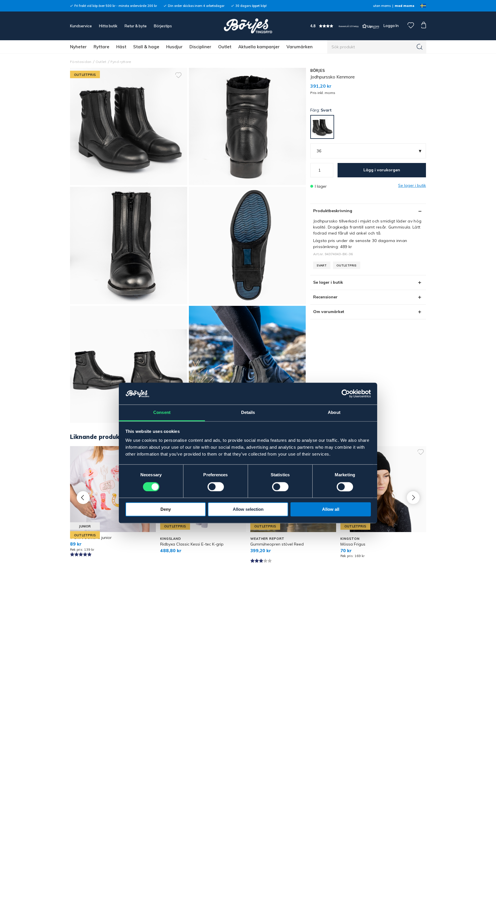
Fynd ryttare (121, 61)
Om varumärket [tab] (328, 311)
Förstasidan (81, 61)
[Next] (413, 497)
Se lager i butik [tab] (328, 282)
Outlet (224, 46)
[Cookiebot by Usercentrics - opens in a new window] (346, 393)
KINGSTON (350, 539)
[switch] (216, 487)
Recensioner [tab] (325, 297)
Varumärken (299, 46)
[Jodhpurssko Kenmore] (247, 126)
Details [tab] (248, 412)
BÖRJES (317, 70)
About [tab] (334, 412)
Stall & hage (146, 46)
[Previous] (83, 497)
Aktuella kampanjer (259, 46)
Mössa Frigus (352, 544)
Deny (165, 509)
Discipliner (200, 46)
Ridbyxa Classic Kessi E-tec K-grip (192, 544)
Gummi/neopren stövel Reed (277, 544)
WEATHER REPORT (267, 539)
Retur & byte (136, 26)
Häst (121, 46)
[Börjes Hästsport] (248, 25)
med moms (404, 6)
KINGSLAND (170, 539)
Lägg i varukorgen (381, 169)
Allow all (330, 509)
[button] (345, 26)
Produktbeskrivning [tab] (332, 210)
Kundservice (81, 26)
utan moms (382, 6)
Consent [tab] (161, 412)
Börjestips (163, 26)
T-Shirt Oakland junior (91, 537)
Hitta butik (108, 26)
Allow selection (248, 509)
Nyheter (78, 46)
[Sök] (419, 46)
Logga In (390, 25)
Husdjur (174, 46)
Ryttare (101, 46)
